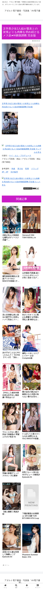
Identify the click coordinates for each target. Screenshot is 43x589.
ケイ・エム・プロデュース (20, 156)
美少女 (20, 169)
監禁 (27, 169)
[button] (38, 393)
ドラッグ (35, 169)
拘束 (13, 169)
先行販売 (14, 172)
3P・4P (5, 172)
